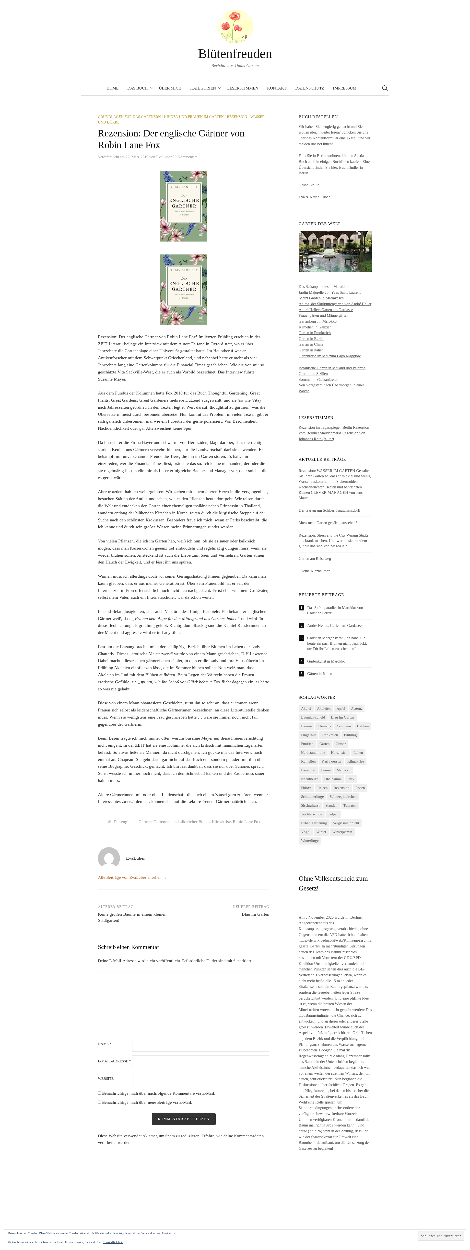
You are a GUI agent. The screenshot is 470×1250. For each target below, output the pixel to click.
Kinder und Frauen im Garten (194, 117)
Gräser (341, 744)
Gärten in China (311, 344)
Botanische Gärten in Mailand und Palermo (332, 368)
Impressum (344, 88)
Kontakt (276, 88)
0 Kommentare (186, 157)
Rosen (360, 788)
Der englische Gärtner (133, 821)
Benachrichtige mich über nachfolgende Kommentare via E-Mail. (158, 1093)
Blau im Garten (255, 914)
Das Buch (137, 88)
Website (106, 1079)
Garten (324, 744)
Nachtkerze (309, 779)
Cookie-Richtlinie (113, 1242)
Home (112, 88)
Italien (358, 753)
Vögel (305, 832)
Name (105, 1044)
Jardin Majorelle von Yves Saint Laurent (330, 292)
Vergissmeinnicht (346, 823)
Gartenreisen (164, 821)
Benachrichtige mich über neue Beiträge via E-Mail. (147, 1102)
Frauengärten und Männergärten (323, 315)
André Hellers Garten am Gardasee (326, 310)
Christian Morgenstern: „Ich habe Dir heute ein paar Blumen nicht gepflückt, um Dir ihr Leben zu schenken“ (337, 643)
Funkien (307, 744)
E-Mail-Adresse (114, 1061)
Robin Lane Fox (246, 821)
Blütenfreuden (235, 53)
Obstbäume (333, 779)
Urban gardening (314, 823)
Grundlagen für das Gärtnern (129, 117)
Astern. (356, 708)
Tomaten (350, 805)
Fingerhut (308, 735)
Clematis (324, 726)
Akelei (306, 708)
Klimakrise (221, 821)
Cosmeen (344, 726)
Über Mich (170, 88)
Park (351, 779)
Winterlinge (310, 841)
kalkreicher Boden (194, 821)
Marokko (344, 770)
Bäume (306, 726)
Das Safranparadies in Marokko (323, 286)
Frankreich (330, 735)
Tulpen (333, 814)
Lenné (326, 770)
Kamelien (308, 761)
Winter (321, 832)
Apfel (341, 708)
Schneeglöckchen (343, 797)
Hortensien (339, 753)
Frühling (350, 735)
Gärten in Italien (311, 350)
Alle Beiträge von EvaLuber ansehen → (132, 877)
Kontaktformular (325, 138)
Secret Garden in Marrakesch (321, 298)
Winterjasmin (342, 832)
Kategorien (203, 88)
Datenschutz (309, 88)
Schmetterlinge (312, 797)
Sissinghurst (310, 805)
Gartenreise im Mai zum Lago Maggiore (330, 356)
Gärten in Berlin (311, 339)
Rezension (237, 117)
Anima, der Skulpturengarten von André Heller (335, 304)
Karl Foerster (331, 761)
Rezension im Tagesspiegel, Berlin (325, 427)
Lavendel (308, 770)
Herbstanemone (313, 753)
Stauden (331, 805)
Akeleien (324, 708)
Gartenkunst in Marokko (318, 321)
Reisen (322, 788)
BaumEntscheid (313, 717)
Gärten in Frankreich (315, 333)
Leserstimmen (242, 88)
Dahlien (363, 726)
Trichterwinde (311, 814)
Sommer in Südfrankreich (318, 379)
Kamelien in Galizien (315, 327)
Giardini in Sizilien (313, 374)
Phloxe (306, 788)
